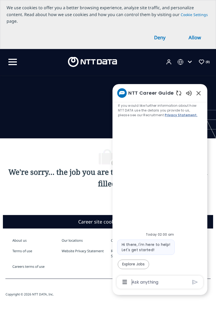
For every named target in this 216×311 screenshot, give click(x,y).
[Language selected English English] (185, 62)
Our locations (72, 240)
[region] (159, 187)
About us (19, 240)
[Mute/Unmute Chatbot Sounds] (189, 93)
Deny (159, 37)
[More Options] (124, 282)
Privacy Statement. (181, 115)
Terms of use (22, 251)
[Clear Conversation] (179, 92)
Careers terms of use (28, 266)
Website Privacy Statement (83, 251)
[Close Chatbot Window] (198, 93)
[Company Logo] (92, 61)
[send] (195, 282)
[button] (169, 62)
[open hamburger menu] (12, 62)
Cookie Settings (194, 14)
